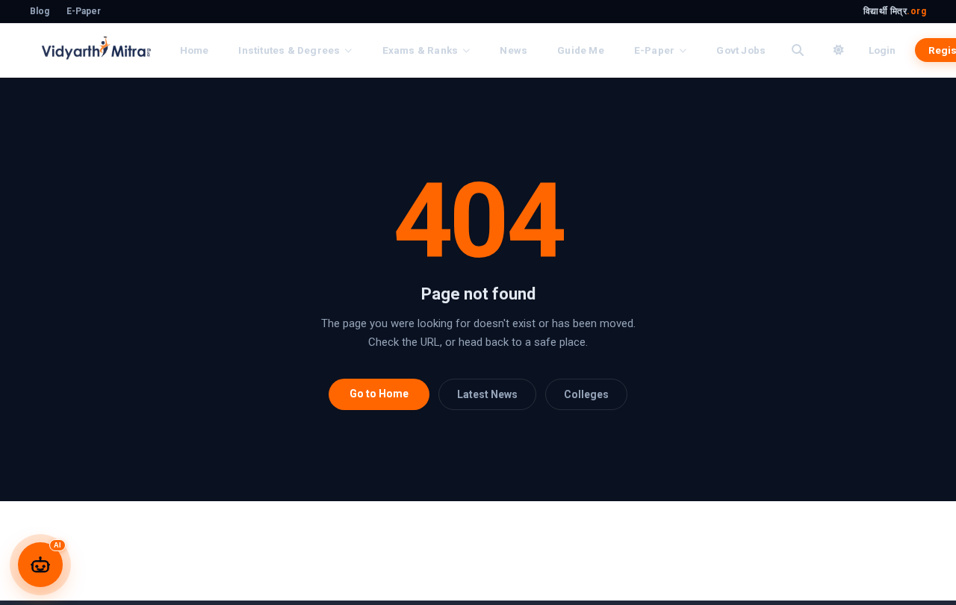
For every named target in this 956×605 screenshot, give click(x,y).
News (513, 50)
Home (194, 50)
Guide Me (580, 50)
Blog (39, 11)
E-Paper (83, 11)
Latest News (487, 394)
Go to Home (379, 394)
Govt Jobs (741, 50)
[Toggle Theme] (838, 50)
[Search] (797, 50)
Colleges (586, 394)
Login (882, 50)
